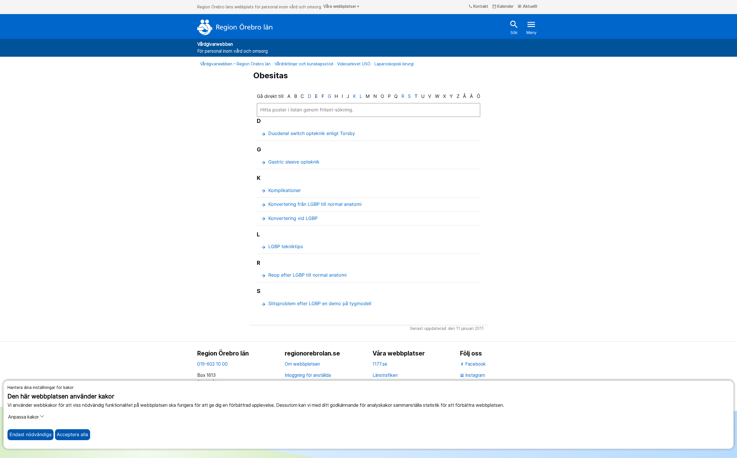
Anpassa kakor (23, 417)
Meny (531, 27)
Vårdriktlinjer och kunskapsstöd (304, 64)
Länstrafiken (385, 375)
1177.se (380, 364)
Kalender (503, 7)
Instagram (472, 375)
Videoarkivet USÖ (354, 64)
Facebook (475, 364)
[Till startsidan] (235, 27)
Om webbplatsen (302, 364)
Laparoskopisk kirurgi (394, 64)
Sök (514, 27)
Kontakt (478, 7)
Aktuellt (527, 7)
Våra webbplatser (341, 7)
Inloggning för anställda (308, 375)
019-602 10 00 (212, 364)
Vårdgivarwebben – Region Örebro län (235, 64)
